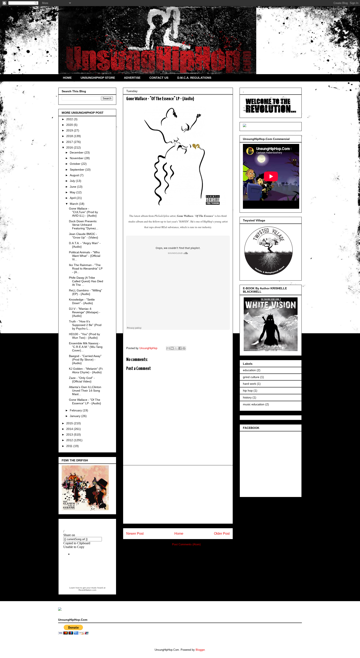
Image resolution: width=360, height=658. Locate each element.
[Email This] (168, 348)
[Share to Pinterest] (184, 348)
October (75, 163)
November (77, 158)
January (75, 416)
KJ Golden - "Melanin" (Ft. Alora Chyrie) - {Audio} (86, 370)
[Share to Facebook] (180, 348)
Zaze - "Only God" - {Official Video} (82, 379)
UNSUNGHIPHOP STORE (98, 77)
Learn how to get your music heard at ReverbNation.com (87, 589)
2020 (70, 124)
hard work (249, 383)
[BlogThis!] (172, 348)
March (74, 203)
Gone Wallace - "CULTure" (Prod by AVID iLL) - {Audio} (83, 212)
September (77, 169)
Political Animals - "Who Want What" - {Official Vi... (84, 256)
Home (178, 533)
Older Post (222, 533)
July (73, 180)
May (73, 192)
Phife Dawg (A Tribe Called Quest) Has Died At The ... (86, 281)
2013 (70, 434)
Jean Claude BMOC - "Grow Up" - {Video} (83, 235)
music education (253, 404)
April (73, 198)
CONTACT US (158, 77)
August (75, 175)
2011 (69, 446)
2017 (70, 142)
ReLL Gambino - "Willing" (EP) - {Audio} (85, 292)
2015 (70, 423)
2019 (70, 130)
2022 (70, 119)
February (76, 410)
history (247, 397)
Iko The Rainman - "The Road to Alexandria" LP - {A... (85, 268)
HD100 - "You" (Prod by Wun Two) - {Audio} (84, 335)
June (73, 186)
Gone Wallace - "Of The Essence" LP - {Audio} (85, 401)
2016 (70, 147)
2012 (70, 440)
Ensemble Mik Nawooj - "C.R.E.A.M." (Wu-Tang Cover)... (85, 347)
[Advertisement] (178, 494)
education (249, 370)
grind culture (251, 377)
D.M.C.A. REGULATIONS (194, 77)
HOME (67, 77)
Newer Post (135, 533)
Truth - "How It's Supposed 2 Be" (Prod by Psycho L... (85, 325)
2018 (70, 136)
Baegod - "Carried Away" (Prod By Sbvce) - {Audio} (85, 359)
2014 (70, 429)
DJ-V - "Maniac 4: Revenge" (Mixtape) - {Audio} (84, 312)
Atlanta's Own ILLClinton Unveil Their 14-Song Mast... (85, 390)
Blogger (200, 649)
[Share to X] (176, 348)
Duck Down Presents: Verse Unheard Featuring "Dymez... (83, 225)
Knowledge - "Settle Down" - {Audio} (82, 301)
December (77, 152)
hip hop (248, 390)
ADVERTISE (132, 77)
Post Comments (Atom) (186, 544)
